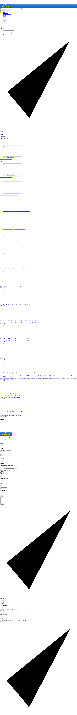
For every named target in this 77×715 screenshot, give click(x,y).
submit (2, 610)
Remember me (8, 453)
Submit (2, 621)
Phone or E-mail (3, 467)
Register (4, 11)
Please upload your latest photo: (6, 609)
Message (2, 496)
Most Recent (5, 141)
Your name (2, 466)
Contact (4, 18)
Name (2, 28)
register (2, 476)
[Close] (2, 446)
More (1, 416)
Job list (4, 12)
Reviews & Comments (7, 14)
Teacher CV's (5, 13)
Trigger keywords (17, 620)
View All (4, 416)
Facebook (2, 440)
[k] (38, 423)
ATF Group (4, 439)
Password (2, 451)
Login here (13, 465)
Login (4, 10)
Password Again (3, 470)
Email (2, 29)
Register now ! (10, 456)
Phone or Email (3, 450)
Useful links (5, 20)
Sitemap (10, 440)
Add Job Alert (5, 19)
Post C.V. (4, 16)
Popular (4, 142)
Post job (4, 15)
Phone (2, 31)
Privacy (4, 21)
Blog (3, 17)
